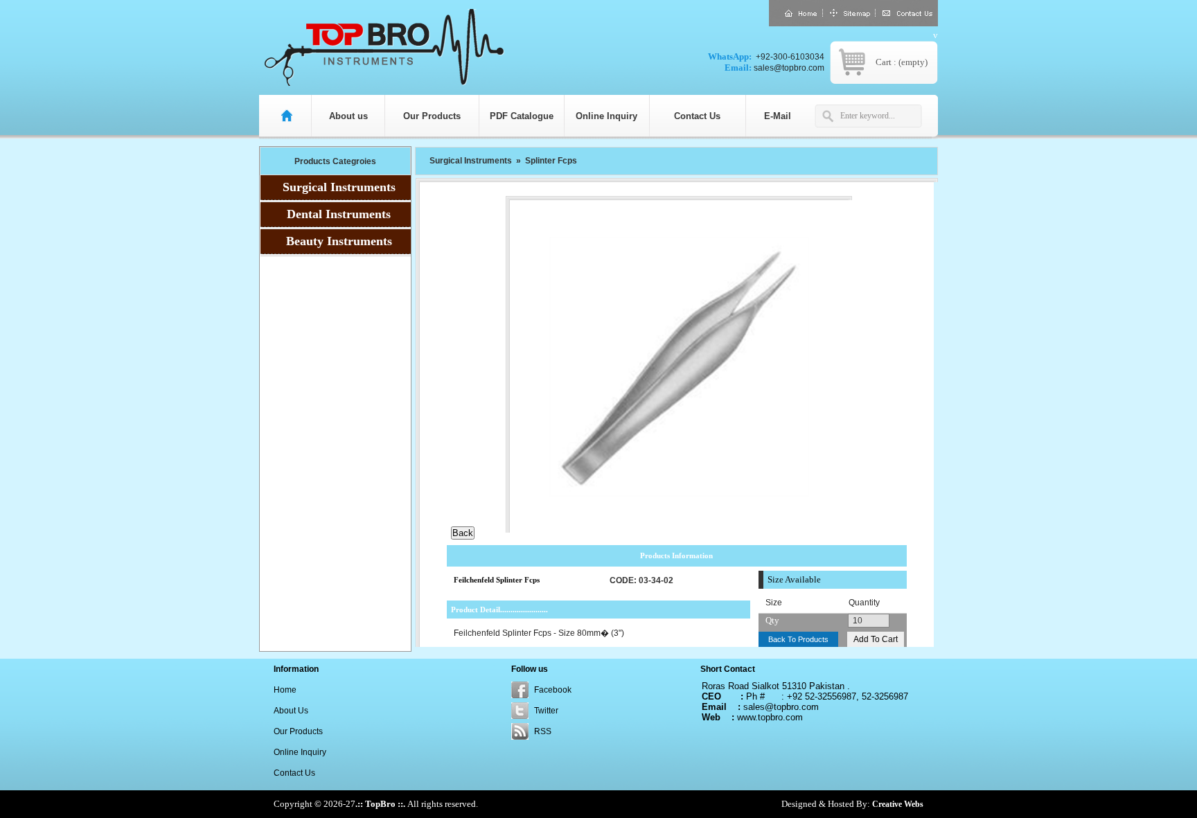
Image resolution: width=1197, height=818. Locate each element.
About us (348, 116)
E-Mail (777, 116)
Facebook (552, 690)
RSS (542, 731)
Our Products (432, 116)
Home (285, 690)
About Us (291, 710)
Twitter (546, 710)
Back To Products (798, 639)
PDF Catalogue (521, 116)
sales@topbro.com (789, 68)
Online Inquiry (606, 116)
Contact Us (697, 116)
